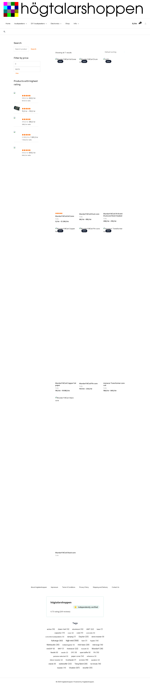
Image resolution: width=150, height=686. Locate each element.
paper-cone (77, 656)
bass (100, 629)
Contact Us (115, 587)
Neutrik (54, 652)
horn (84, 641)
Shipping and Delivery (100, 587)
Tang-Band (81, 664)
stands (52, 664)
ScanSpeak (71, 660)
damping (71, 637)
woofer (87, 668)
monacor (72, 649)
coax (71, 633)
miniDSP (51, 649)
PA (96, 652)
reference (91, 656)
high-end (72, 640)
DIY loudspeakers (38, 24)
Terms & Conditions (68, 587)
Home (8, 24)
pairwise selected (60, 656)
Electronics (55, 24)
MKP (61, 649)
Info (75, 24)
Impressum (54, 587)
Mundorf (97, 649)
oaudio (64, 652)
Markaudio (53, 645)
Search (33, 49)
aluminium (77, 629)
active (51, 629)
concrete (90, 633)
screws (83, 660)
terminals (95, 664)
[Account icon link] (145, 23)
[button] (26, 23)
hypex (94, 641)
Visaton (74, 668)
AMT (90, 629)
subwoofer (65, 664)
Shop (67, 24)
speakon (95, 660)
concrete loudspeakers (54, 637)
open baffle (85, 652)
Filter (17, 73)
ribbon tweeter (56, 660)
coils (80, 633)
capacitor (59, 633)
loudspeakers (19, 24)
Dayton (84, 637)
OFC (74, 652)
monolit (85, 649)
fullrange (57, 640)
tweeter (61, 668)
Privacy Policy (84, 587)
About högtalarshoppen (39, 587)
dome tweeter (98, 637)
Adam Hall (63, 629)
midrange (97, 645)
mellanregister (68, 645)
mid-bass (83, 645)
